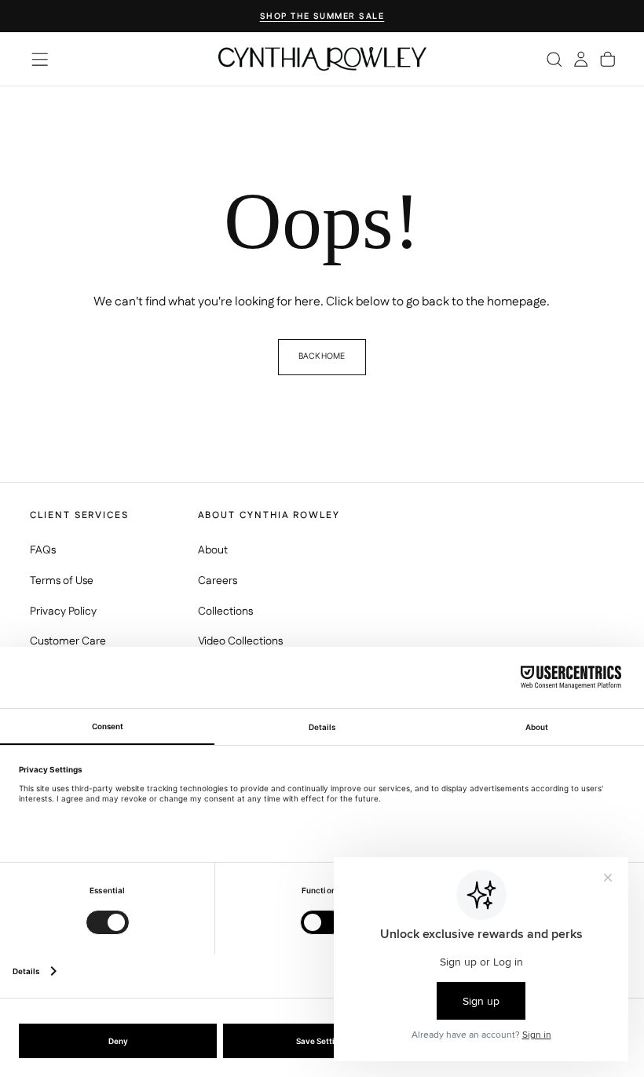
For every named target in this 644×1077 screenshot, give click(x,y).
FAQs (43, 550)
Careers (217, 581)
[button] (39, 59)
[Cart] (607, 59)
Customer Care (68, 641)
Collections (225, 611)
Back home (321, 356)
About (213, 550)
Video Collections (240, 641)
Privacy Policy (63, 611)
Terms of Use (61, 581)
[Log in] (581, 59)
